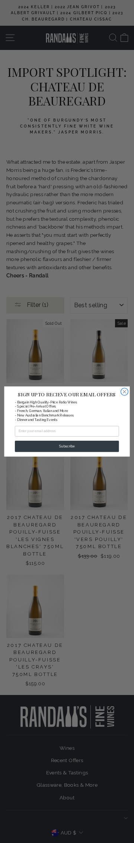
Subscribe (66, 446)
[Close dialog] (124, 392)
